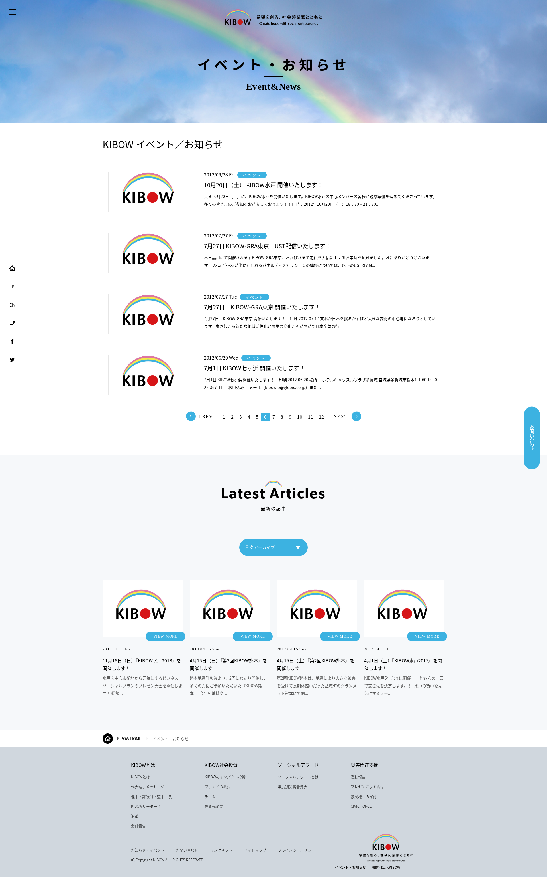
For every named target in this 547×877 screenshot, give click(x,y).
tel (12, 323)
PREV (206, 416)
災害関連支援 (364, 764)
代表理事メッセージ (147, 786)
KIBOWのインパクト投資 (225, 776)
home (12, 268)
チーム (210, 796)
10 (299, 416)
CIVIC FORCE (361, 806)
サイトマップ (255, 850)
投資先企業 (214, 806)
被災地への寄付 (364, 796)
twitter (12, 359)
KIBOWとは (143, 764)
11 (310, 416)
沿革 (134, 816)
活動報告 (358, 776)
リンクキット (221, 850)
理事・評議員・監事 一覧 (152, 796)
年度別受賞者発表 (292, 786)
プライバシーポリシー (296, 850)
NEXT (341, 416)
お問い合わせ (531, 437)
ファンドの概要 (217, 786)
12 (321, 416)
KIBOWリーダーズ (146, 806)
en (12, 305)
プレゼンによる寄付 (367, 786)
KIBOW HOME (129, 738)
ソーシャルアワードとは (298, 776)
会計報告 (138, 825)
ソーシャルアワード (298, 764)
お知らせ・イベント (147, 850)
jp (12, 286)
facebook (12, 341)
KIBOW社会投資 (221, 764)
